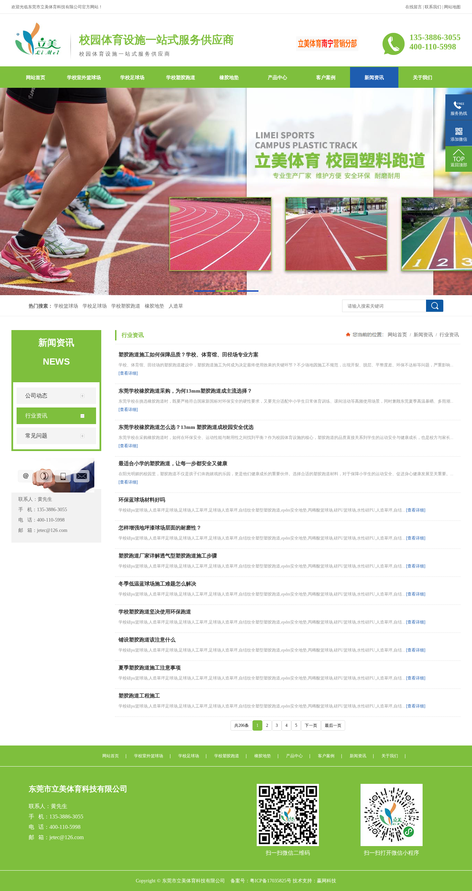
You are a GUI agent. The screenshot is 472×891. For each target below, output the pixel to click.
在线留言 (413, 6)
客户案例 (326, 77)
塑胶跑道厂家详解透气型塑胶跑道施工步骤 (168, 556)
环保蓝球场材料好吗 (142, 500)
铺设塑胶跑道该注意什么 (147, 640)
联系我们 (433, 6)
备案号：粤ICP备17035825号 (260, 880)
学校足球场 (132, 77)
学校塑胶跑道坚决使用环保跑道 (155, 612)
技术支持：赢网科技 (314, 880)
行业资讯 (449, 334)
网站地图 (452, 6)
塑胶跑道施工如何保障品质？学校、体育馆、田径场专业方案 (188, 354)
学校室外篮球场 (84, 77)
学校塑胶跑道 (180, 77)
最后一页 (333, 725)
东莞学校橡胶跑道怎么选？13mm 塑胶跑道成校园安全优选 (186, 427)
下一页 (311, 725)
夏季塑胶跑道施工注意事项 (150, 667)
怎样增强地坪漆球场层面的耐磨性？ (160, 528)
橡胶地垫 (229, 77)
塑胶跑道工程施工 (139, 695)
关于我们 (422, 77)
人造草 (176, 306)
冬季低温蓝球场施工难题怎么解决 (157, 584)
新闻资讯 (374, 77)
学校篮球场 (66, 306)
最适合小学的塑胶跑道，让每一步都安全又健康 (173, 463)
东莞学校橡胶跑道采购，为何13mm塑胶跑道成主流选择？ (185, 391)
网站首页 (35, 77)
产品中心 (277, 77)
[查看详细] (128, 373)
